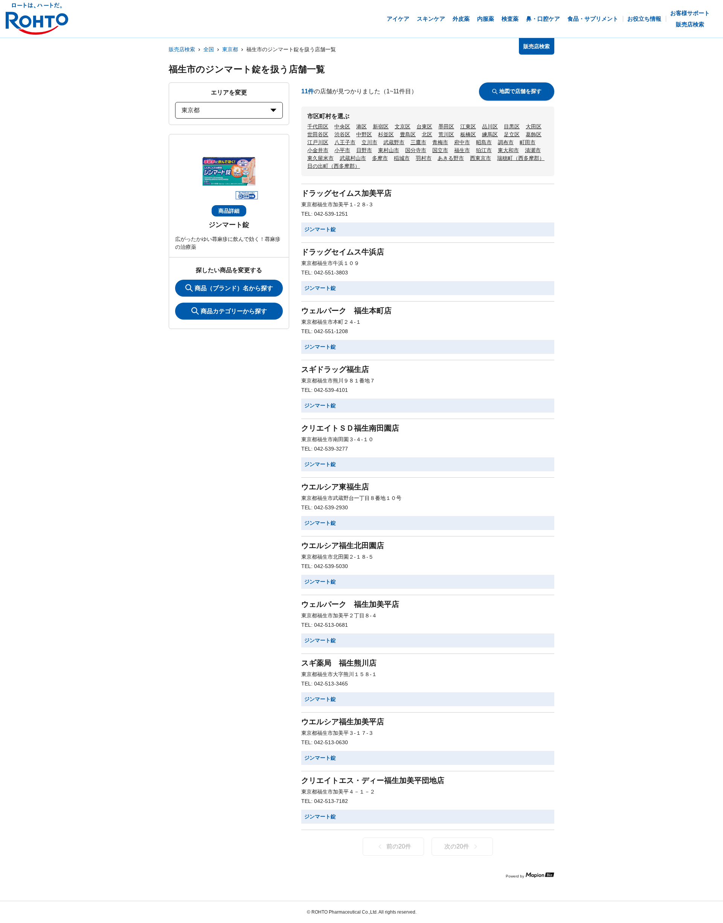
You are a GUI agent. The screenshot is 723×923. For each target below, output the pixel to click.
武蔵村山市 (353, 158)
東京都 (230, 49)
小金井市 (317, 150)
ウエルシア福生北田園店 (342, 545)
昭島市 (484, 142)
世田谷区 (317, 134)
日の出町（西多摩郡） (333, 166)
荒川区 (446, 134)
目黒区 (512, 126)
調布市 (506, 142)
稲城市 (402, 158)
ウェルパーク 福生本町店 (346, 310)
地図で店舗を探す (520, 91)
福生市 (462, 150)
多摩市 (380, 158)
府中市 (462, 142)
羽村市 (424, 158)
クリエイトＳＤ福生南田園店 (350, 428)
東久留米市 (320, 158)
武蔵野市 (393, 142)
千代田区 (317, 126)
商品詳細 (228, 211)
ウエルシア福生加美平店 (342, 721)
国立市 (440, 150)
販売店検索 (182, 49)
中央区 (342, 126)
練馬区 (490, 134)
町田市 (527, 142)
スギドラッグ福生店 (335, 369)
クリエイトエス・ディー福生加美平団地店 (372, 780)
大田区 (533, 126)
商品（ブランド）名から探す (234, 288)
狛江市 (484, 150)
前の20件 (398, 846)
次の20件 (456, 846)
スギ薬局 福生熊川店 (339, 663)
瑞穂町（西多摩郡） (521, 158)
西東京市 (480, 158)
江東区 (468, 126)
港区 (361, 126)
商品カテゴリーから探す (234, 311)
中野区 (364, 134)
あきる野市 (451, 158)
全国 (208, 49)
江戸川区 (317, 142)
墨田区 (446, 126)
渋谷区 (342, 134)
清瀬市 (533, 150)
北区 (427, 134)
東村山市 (388, 150)
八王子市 (344, 142)
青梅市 (440, 142)
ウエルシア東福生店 (335, 487)
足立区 (512, 134)
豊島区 (408, 134)
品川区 (490, 126)
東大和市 (508, 150)
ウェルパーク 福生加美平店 (350, 604)
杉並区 (386, 134)
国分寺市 (415, 150)
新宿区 (381, 126)
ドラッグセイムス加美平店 (346, 193)
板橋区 (468, 134)
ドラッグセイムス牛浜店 (342, 252)
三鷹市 (418, 142)
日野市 (364, 150)
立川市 (369, 142)
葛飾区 (533, 134)
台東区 (424, 126)
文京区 (402, 126)
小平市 (342, 150)
